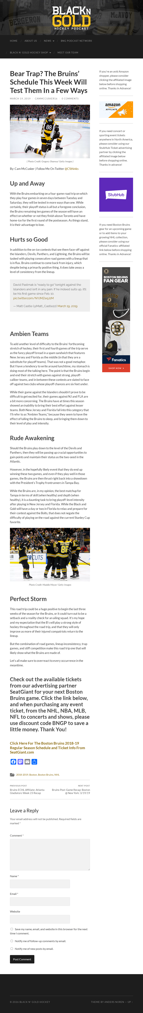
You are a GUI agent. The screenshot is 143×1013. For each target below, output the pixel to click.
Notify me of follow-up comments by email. (40, 941)
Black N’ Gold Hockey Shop (29, 52)
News (47, 40)
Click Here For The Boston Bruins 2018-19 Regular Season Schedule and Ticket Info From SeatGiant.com (47, 747)
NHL (56, 774)
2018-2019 (22, 774)
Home (14, 40)
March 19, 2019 (20, 98)
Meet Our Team (68, 52)
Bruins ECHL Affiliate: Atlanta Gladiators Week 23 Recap (27, 790)
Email (14, 893)
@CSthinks (71, 169)
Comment (17, 835)
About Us (31, 40)
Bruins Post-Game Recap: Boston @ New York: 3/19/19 (71, 790)
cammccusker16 (46, 98)
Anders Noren (114, 1002)
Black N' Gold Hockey (35, 1002)
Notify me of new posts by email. (34, 948)
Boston (33, 774)
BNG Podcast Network (76, 40)
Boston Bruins (45, 774)
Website (15, 911)
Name (14, 876)
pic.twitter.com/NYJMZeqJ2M (33, 298)
